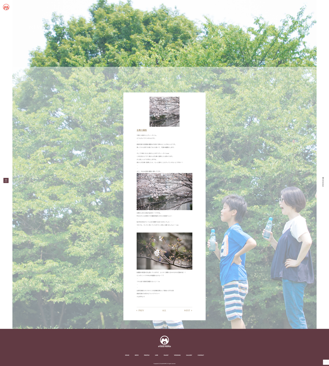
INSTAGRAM (323, 183)
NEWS (137, 355)
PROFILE (146, 355)
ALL (164, 310)
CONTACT (201, 355)
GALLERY (189, 355)
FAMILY (166, 355)
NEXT (187, 310)
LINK (156, 355)
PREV (141, 310)
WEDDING (177, 355)
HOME (127, 355)
